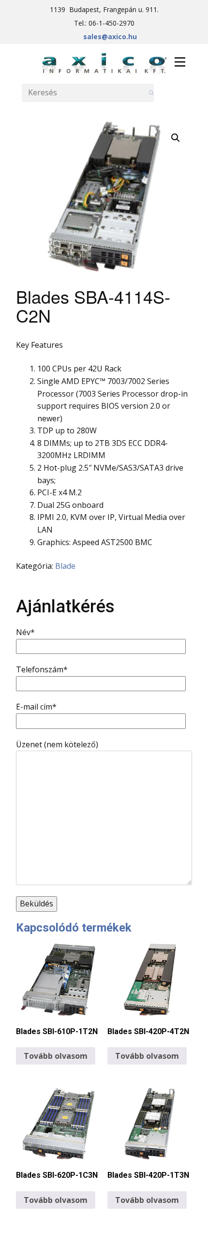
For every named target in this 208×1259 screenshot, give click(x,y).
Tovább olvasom (56, 1056)
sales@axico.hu (110, 36)
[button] (175, 138)
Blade (65, 566)
